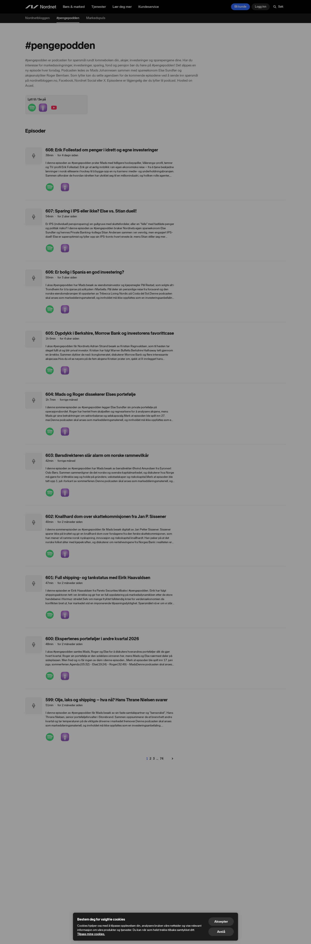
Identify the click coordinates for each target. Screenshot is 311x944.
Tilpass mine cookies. (91, 934)
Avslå (221, 932)
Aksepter (221, 921)
